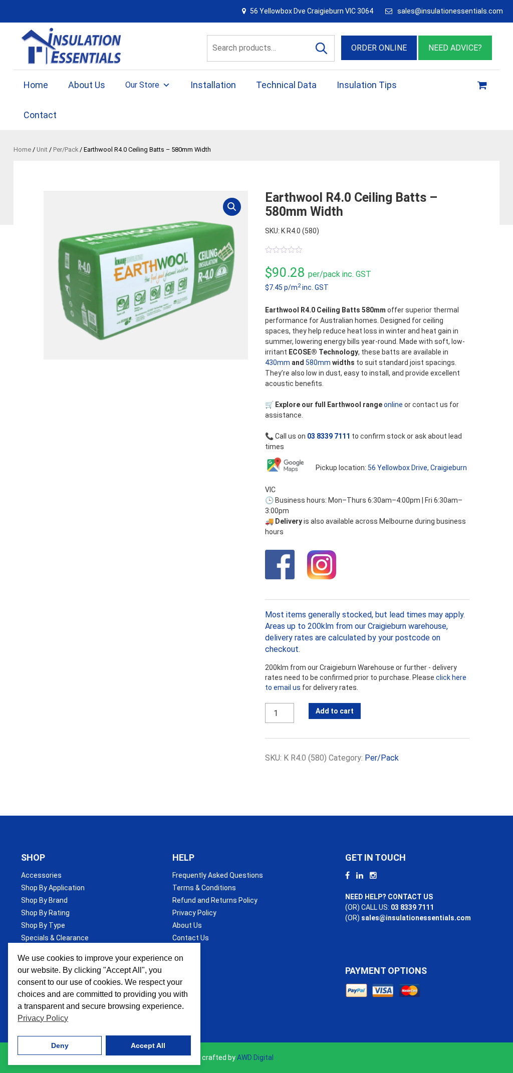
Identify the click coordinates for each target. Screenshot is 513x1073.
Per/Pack (65, 149)
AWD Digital (255, 1057)
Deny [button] (60, 1045)
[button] (232, 207)
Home (36, 85)
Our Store (142, 85)
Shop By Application (53, 888)
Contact (40, 115)
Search (321, 48)
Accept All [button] (148, 1045)
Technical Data (286, 85)
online (393, 405)
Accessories (41, 875)
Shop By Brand (44, 900)
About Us (86, 85)
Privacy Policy (194, 913)
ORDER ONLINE (379, 48)
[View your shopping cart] (483, 85)
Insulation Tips (367, 85)
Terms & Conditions (204, 888)
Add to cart (335, 711)
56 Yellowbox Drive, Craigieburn (417, 468)
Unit (42, 149)
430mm (277, 363)
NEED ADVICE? (455, 48)
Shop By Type (43, 925)
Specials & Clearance (55, 938)
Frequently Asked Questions (217, 875)
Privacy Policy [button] (43, 1018)
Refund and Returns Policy (215, 900)
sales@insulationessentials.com (450, 11)
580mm (318, 363)
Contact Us (190, 938)
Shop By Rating (45, 913)
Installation (213, 85)
